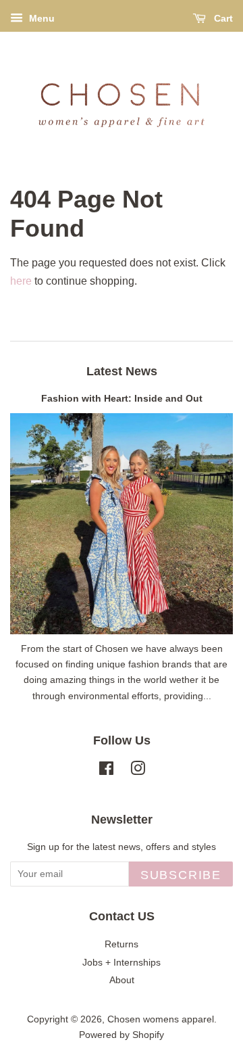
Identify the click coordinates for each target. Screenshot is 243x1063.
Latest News (121, 371)
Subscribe (180, 875)
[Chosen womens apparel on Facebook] (106, 771)
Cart (222, 18)
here (21, 281)
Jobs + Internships (121, 963)
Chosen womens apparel (160, 1019)
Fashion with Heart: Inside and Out (121, 399)
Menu (40, 18)
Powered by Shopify (121, 1035)
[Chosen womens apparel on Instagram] (137, 771)
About (121, 980)
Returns (121, 944)
